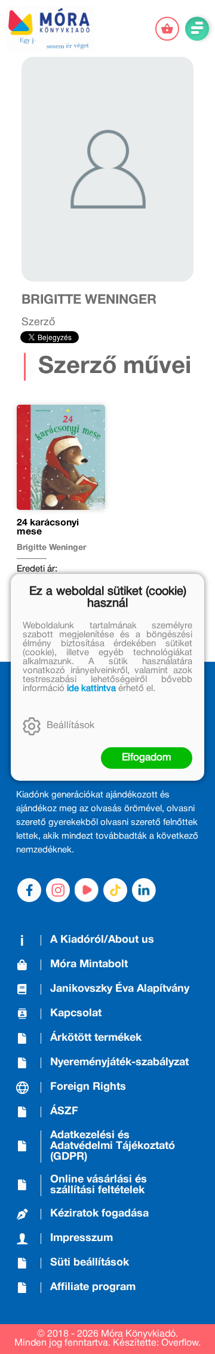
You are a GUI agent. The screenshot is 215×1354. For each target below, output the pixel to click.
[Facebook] (29, 890)
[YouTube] (87, 890)
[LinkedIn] (144, 890)
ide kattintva (91, 688)
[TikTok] (115, 890)
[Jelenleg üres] (167, 29)
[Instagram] (58, 890)
